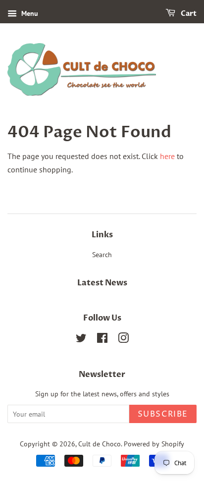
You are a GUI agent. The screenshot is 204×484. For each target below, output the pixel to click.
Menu (28, 13)
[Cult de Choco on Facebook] (102, 339)
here (167, 156)
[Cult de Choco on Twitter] (81, 339)
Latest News (102, 282)
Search (102, 254)
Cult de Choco (99, 443)
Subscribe (163, 414)
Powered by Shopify (154, 443)
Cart (188, 13)
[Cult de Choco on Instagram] (123, 339)
